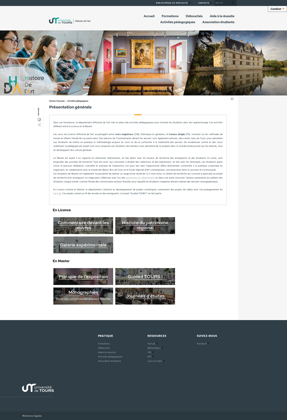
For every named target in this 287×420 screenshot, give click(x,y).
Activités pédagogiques (77, 101)
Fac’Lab (57, 193)
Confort (277, 8)
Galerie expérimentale (83, 245)
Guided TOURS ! (145, 277)
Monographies (83, 292)
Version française (57, 101)
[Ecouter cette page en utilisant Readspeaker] (232, 100)
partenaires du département (140, 178)
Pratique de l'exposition (83, 277)
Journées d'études (145, 296)
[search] (221, 3)
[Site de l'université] (27, 390)
